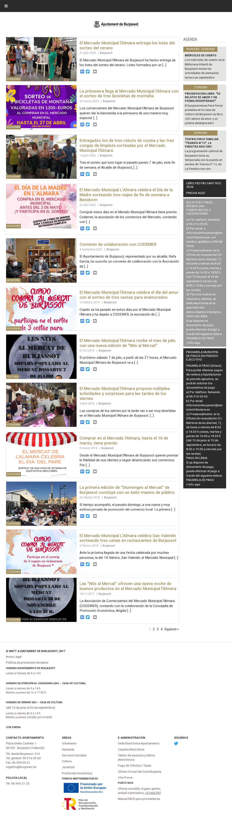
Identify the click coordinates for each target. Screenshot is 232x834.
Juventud (68, 767)
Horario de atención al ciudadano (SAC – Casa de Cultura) (46, 683)
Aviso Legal (14, 656)
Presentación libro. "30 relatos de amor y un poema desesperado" (202, 97)
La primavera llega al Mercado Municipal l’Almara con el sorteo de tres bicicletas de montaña (129, 93)
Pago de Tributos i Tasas (134, 765)
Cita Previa (13, 727)
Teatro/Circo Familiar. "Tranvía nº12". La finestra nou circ (202, 142)
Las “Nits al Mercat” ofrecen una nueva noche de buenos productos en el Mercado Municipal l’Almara (128, 586)
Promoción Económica (77, 773)
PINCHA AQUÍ (195, 193)
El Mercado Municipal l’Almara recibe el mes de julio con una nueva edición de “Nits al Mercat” (128, 343)
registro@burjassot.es (21, 767)
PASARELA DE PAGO (200, 338)
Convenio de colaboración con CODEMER (118, 244)
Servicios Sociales (74, 755)
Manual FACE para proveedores (139, 799)
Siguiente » (171, 629)
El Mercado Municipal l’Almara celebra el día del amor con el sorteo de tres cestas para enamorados (129, 295)
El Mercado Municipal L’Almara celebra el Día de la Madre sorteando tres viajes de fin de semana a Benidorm (126, 194)
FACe (130, 782)
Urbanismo (69, 743)
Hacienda (68, 749)
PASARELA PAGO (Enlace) (203, 365)
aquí (197, 342)
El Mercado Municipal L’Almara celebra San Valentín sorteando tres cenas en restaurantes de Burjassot (128, 538)
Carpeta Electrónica (131, 749)
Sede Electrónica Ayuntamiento (139, 743)
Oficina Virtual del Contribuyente (139, 771)
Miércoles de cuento (200, 55)
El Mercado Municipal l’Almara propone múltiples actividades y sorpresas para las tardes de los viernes (125, 393)
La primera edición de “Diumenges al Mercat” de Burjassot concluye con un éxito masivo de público (127, 490)
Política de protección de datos (27, 662)
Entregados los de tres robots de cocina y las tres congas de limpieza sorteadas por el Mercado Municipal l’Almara (127, 145)
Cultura (67, 761)
